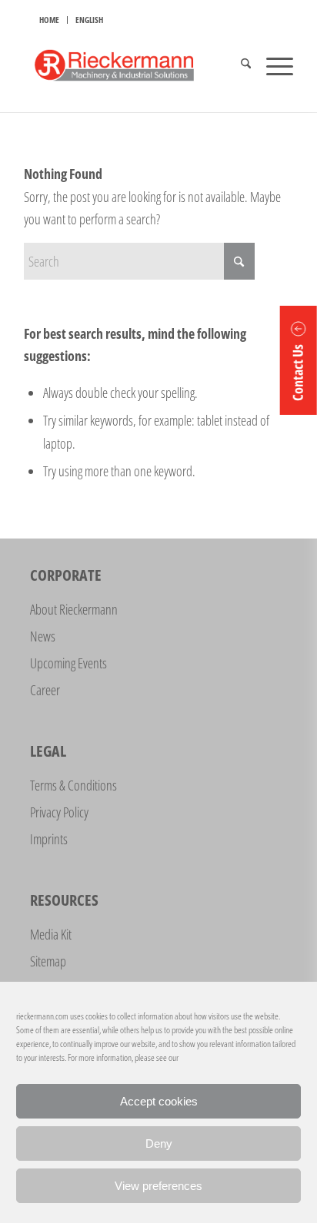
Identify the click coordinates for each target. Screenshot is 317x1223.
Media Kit (51, 934)
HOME (49, 19)
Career (45, 690)
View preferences (158, 1185)
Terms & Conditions (73, 785)
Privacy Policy (59, 812)
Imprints (49, 839)
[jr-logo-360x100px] (131, 65)
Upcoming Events (68, 663)
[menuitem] (50, 20)
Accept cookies (159, 1101)
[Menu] (272, 65)
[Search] (238, 65)
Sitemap (48, 961)
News (42, 636)
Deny (158, 1143)
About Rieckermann (74, 609)
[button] (298, 360)
